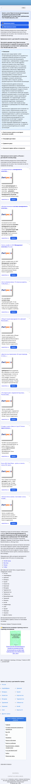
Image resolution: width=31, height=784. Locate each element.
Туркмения (5, 702)
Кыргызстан (20, 695)
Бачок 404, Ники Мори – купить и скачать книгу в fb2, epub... (13, 464)
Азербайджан (6, 688)
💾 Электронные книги (9, 27)
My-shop (6, 563)
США (3, 710)
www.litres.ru (5, 199)
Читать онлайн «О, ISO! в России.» (12, 246)
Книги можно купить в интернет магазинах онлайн (12, 133)
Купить (14, 199)
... (29, 168)
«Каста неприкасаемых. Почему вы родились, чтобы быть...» (14, 283)
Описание (6, 51)
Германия (4, 706)
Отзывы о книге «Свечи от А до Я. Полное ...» (13, 427)
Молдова (4, 699)
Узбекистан (20, 702)
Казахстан (5, 695)
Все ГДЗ (8, 732)
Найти (7, 753)
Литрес (6, 565)
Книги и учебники (11, 743)
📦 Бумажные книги (8, 23)
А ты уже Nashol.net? (11, 750)
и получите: (14, 148)
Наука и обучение (11, 740)
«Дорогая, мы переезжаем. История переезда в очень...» (14, 355)
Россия (4, 684)
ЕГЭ (7, 735)
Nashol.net (4, 779)
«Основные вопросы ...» (11, 170)
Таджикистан (20, 699)
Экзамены (8, 737)
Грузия (18, 692)
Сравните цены (7, 143)
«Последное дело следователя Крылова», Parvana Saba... (12, 393)
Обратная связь (10, 756)
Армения (19, 688)
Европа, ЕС (20, 710)
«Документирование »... (14, 207)
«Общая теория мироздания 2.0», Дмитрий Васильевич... (13, 319)
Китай (18, 706)
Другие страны (6, 713)
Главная (8, 725)
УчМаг (5, 567)
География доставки (9, 139)
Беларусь (4, 692)
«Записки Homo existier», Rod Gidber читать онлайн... (13, 497)
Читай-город (7, 561)
